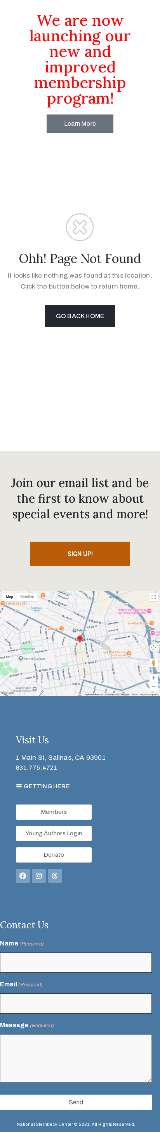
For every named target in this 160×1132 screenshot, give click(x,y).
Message (27, 1025)
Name (22, 943)
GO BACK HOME (80, 316)
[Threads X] (55, 876)
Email (21, 984)
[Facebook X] (23, 876)
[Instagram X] (39, 876)
